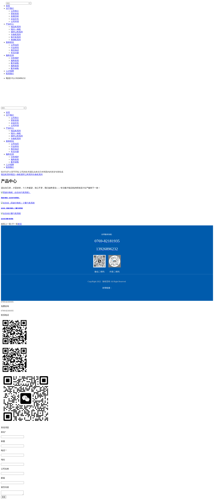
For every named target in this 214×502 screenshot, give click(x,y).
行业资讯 (15, 47)
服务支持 (10, 55)
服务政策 (15, 60)
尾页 (20, 224)
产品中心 (10, 24)
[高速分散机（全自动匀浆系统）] (16, 192)
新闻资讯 (10, 42)
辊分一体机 (16, 29)
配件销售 (15, 63)
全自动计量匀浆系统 (7, 218)
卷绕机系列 (16, 40)
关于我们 (10, 8)
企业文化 (15, 19)
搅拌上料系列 (17, 32)
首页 (8, 6)
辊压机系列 (16, 27)
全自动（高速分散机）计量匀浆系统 (12, 208)
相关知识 (15, 50)
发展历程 (15, 16)
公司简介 (15, 11)
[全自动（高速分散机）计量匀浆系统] (18, 203)
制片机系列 (16, 37)
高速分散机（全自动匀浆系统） (10, 197)
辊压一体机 (16, 174)
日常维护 (15, 58)
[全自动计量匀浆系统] (11, 213)
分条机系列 (16, 34)
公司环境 (15, 21)
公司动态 (15, 45)
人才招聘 (10, 71)
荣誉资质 (15, 14)
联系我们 (10, 74)
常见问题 (15, 53)
